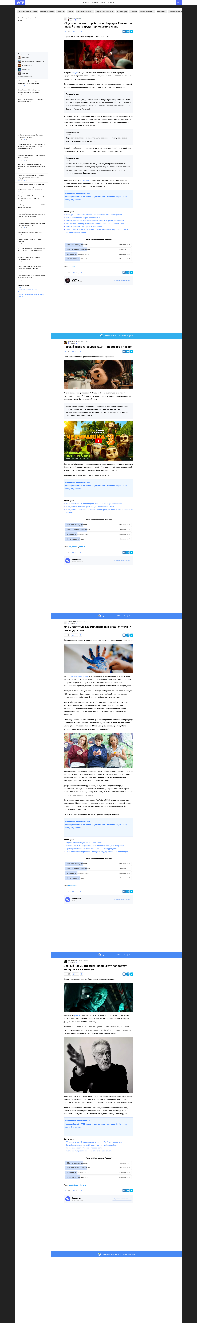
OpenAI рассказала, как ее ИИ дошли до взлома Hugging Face (91, 849)
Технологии (72, 622)
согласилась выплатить (78, 676)
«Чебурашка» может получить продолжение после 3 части (90, 507)
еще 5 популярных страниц (25, 76)
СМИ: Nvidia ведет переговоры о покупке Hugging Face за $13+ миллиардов (97, 852)
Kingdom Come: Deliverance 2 (105, 11)
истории (95, 2)
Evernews (76, 559)
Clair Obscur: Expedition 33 (84, 11)
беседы (75, 73)
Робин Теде (84, 180)
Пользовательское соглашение (28, 290)
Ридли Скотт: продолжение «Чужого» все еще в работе (89, 1151)
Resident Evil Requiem (47, 11)
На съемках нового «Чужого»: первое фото (84, 1148)
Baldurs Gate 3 (161, 11)
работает (78, 1015)
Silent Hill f (133, 11)
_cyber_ (75, 279)
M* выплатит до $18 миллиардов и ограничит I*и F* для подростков (94, 504)
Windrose (71, 11)
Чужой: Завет (72, 961)
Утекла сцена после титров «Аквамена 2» (83, 218)
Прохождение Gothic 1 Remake (27, 11)
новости (86, 2)
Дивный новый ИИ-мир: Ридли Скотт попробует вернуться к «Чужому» (95, 846)
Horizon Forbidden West (176, 11)
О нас (19, 287)
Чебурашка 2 (72, 341)
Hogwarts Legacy (122, 11)
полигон (111, 2)
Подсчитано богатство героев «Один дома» (84, 226)
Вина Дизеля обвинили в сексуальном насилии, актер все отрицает (94, 215)
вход (178, 2)
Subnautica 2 (61, 11)
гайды (102, 2)
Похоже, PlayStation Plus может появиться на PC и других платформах (95, 221)
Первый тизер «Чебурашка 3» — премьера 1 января (87, 843)
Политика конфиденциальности (28, 292)
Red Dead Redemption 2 (147, 11)
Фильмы (71, 18)
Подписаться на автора (122, 280)
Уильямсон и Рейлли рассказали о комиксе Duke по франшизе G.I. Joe (95, 224)
